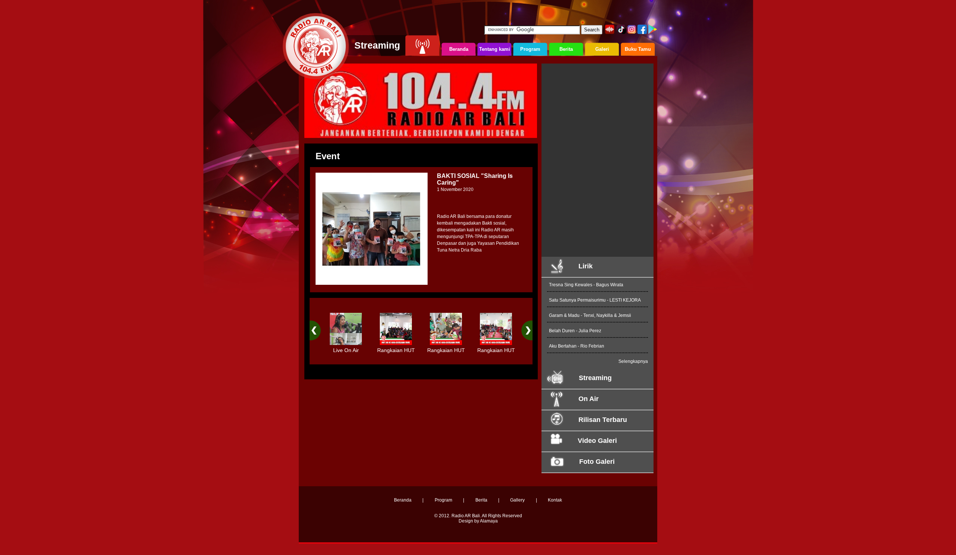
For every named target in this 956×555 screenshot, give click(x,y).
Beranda (403, 500)
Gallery (517, 500)
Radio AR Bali (465, 515)
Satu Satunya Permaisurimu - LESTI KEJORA (595, 300)
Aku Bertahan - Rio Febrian (576, 346)
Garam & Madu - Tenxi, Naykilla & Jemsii (590, 315)
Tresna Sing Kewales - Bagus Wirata (586, 284)
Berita (481, 500)
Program (443, 500)
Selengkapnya (633, 361)
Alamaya (489, 521)
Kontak (555, 500)
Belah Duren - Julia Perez (575, 330)
